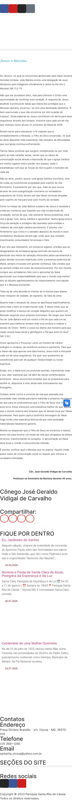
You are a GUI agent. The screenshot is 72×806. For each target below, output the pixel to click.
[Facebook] (13, 783)
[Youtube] (21, 783)
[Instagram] (4, 783)
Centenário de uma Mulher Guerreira (29, 643)
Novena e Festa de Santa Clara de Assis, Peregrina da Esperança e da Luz (33, 574)
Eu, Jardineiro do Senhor (20, 540)
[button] (36, 50)
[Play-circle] (30, 8)
